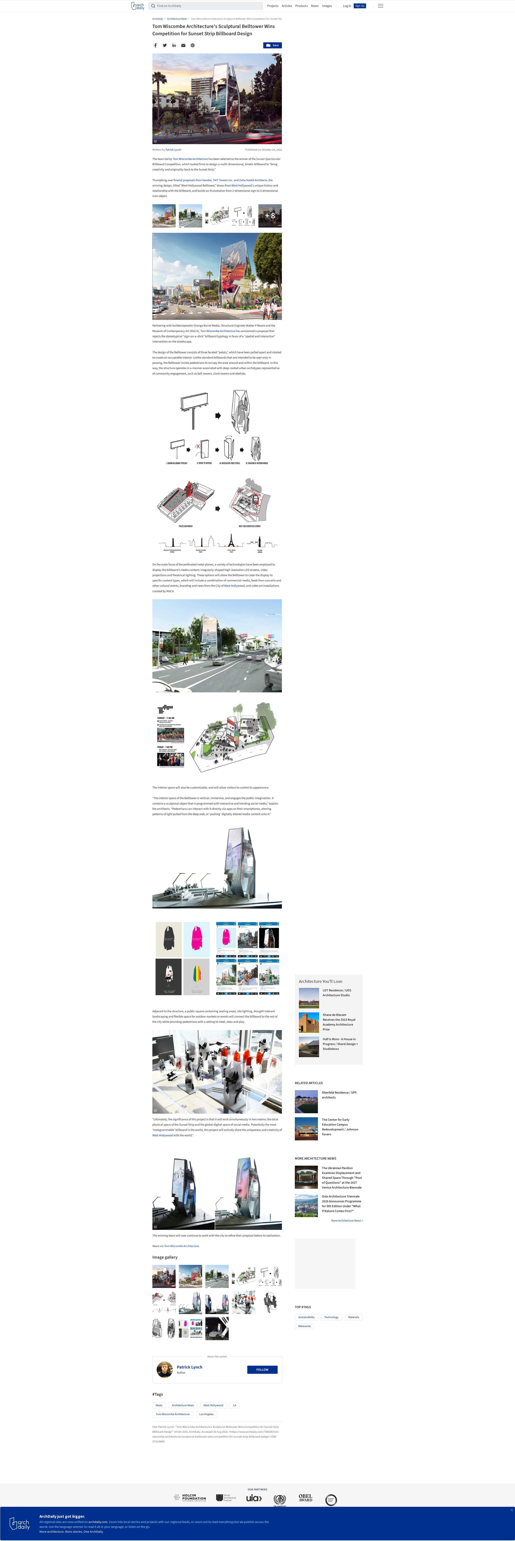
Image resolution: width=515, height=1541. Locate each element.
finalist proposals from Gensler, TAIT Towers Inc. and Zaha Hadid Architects (220, 180)
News (315, 6)
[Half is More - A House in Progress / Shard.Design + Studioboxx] (309, 1047)
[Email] (183, 45)
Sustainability (306, 1317)
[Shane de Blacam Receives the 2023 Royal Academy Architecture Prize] (309, 1022)
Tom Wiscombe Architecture (190, 159)
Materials (353, 1317)
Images (327, 6)
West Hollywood (241, 185)
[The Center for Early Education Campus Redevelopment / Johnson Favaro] (306, 1128)
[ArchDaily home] (137, 6)
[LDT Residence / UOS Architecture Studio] (309, 998)
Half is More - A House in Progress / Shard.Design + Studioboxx (340, 1044)
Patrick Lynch (189, 1367)
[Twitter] (165, 45)
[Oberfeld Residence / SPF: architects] (306, 1101)
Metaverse (304, 1326)
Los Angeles (206, 1414)
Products (301, 6)
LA (234, 1405)
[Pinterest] (193, 45)
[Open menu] (380, 6)
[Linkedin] (174, 45)
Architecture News (183, 1405)
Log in (347, 6)
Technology (331, 1317)
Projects (272, 6)
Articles (287, 6)
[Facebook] (155, 45)
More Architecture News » (347, 1220)
